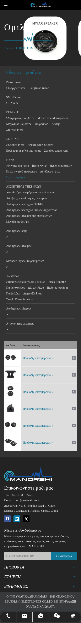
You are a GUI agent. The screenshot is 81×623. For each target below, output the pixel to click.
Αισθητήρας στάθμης (19, 245)
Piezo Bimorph (57, 281)
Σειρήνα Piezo (16, 144)
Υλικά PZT (13, 276)
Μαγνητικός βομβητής (21, 118)
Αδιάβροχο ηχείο (50, 171)
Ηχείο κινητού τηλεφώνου (21, 171)
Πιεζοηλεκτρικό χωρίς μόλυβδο (26, 281)
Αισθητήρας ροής (16, 230)
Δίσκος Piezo (36, 287)
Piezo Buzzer (14, 82)
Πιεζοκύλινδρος (15, 287)
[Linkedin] (17, 518)
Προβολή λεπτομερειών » (38, 358)
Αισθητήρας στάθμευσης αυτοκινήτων (29, 215)
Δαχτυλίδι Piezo (32, 293)
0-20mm (13, 103)
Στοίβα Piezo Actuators (19, 299)
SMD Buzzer (13, 97)
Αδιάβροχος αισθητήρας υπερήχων (26, 198)
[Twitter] (26, 518)
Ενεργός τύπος (16, 88)
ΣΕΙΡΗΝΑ (12, 139)
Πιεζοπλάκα (13, 293)
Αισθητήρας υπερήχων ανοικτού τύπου (31, 192)
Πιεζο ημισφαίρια (57, 287)
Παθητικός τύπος (38, 88)
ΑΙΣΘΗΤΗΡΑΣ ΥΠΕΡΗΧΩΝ (23, 186)
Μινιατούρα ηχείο (18, 165)
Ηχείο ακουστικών (61, 165)
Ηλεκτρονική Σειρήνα (40, 144)
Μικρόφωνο (41, 124)
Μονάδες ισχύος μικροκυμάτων (25, 261)
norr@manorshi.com (27, 500)
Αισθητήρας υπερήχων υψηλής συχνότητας (31, 210)
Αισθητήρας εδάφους (18, 308)
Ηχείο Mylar (39, 165)
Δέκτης (56, 124)
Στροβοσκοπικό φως (56, 150)
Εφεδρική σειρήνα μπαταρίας (23, 150)
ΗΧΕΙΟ (10, 159)
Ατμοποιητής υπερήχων (20, 323)
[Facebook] (7, 518)
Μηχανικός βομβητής (18, 124)
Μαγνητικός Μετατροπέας (52, 118)
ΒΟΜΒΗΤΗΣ (14, 112)
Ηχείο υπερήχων (15, 177)
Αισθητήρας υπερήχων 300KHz (24, 204)
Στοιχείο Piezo (14, 129)
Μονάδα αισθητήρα (17, 221)
